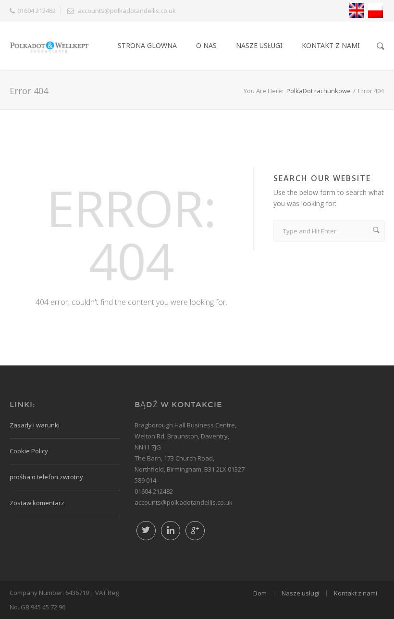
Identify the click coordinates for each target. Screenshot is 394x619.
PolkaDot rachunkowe (318, 90)
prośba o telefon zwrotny (46, 477)
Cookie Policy (29, 451)
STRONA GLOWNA (147, 45)
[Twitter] (146, 530)
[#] (195, 530)
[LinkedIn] (170, 530)
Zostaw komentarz (37, 502)
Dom (260, 593)
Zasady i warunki (35, 425)
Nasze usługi (300, 593)
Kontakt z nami (331, 45)
